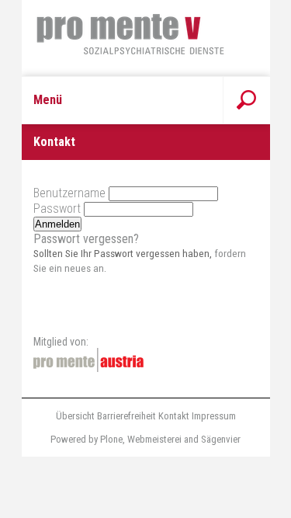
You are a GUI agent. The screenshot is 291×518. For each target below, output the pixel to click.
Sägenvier (221, 439)
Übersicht (75, 416)
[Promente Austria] (88, 360)
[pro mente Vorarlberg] (146, 38)
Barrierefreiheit (126, 416)
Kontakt (173, 416)
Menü (47, 99)
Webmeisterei (154, 439)
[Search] (246, 100)
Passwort (57, 208)
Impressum (214, 416)
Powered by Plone (86, 439)
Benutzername (69, 193)
